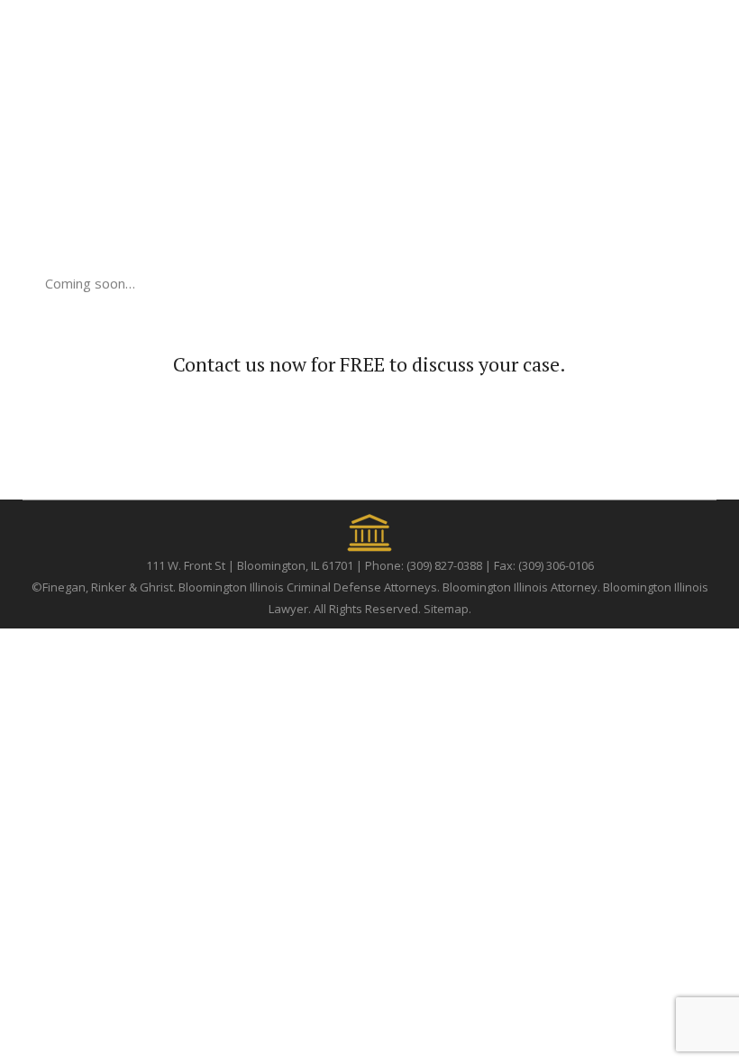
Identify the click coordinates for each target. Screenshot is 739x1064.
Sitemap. (447, 609)
